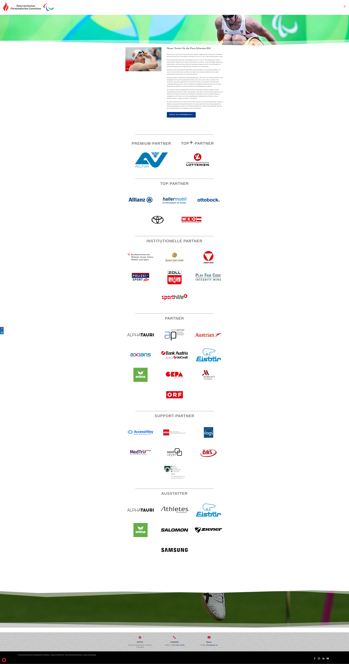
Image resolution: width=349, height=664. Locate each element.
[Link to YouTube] (328, 658)
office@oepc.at (212, 645)
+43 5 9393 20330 (177, 645)
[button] (344, 6)
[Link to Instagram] (319, 658)
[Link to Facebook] (315, 658)
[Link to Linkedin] (323, 658)
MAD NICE (61, 655)
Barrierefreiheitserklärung (74, 655)
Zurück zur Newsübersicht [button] (180, 114)
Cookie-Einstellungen (89, 655)
